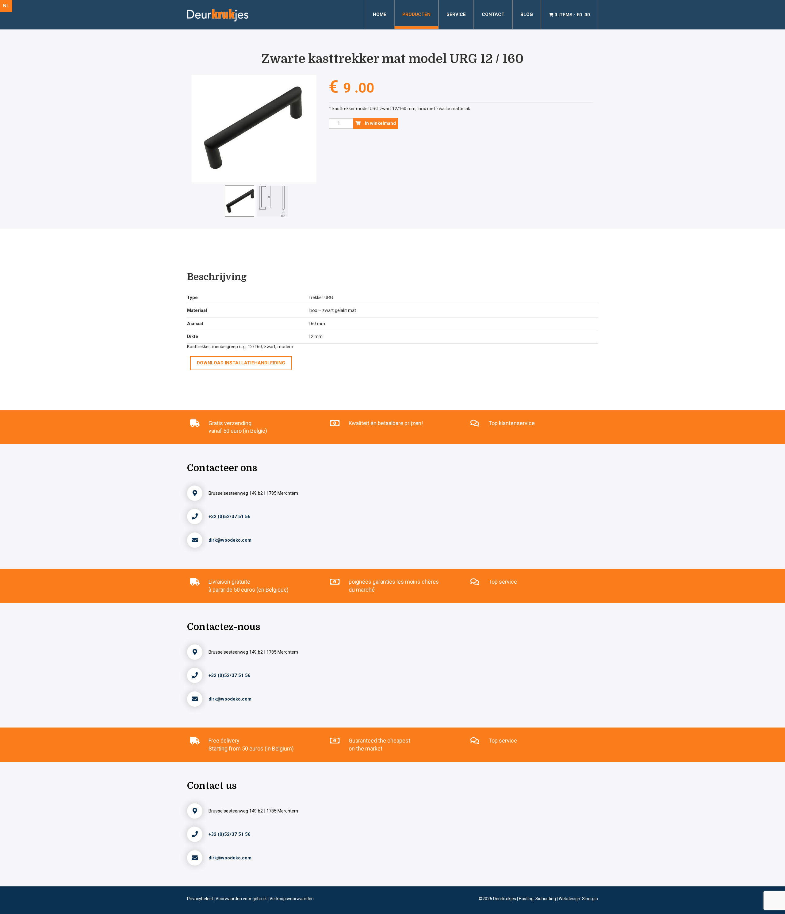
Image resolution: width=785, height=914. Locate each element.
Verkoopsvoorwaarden (292, 898)
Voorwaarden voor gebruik (242, 898)
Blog (526, 14)
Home (379, 14)
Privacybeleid (200, 898)
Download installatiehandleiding (241, 363)
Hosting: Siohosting (538, 898)
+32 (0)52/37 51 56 (230, 516)
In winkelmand (380, 123)
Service (456, 14)
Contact (493, 14)
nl (6, 6)
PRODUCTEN (416, 14)
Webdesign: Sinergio (578, 898)
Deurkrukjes (505, 898)
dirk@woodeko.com (230, 540)
